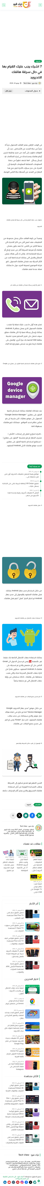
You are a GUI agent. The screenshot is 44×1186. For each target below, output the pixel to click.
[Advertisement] (22, 36)
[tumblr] (13, 1182)
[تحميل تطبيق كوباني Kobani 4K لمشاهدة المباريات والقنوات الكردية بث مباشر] (32, 1086)
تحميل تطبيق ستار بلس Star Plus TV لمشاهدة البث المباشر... (15, 915)
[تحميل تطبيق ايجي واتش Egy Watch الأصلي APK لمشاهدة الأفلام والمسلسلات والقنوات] (32, 1125)
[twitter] (30, 1182)
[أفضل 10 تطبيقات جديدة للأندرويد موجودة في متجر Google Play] (32, 1039)
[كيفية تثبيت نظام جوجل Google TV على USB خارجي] (36, 877)
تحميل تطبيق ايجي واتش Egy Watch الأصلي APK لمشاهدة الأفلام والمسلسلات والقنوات (15, 1127)
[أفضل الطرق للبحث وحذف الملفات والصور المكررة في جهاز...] (32, 1013)
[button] (32, 815)
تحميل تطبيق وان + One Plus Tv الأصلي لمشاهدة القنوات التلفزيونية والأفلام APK (14, 1101)
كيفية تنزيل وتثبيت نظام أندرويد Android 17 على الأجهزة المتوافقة (22, 864)
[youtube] (9, 1182)
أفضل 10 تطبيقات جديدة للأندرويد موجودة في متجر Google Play (14, 1041)
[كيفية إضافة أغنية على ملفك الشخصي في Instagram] (32, 1065)
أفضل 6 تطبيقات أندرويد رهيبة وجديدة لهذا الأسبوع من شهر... (23, 494)
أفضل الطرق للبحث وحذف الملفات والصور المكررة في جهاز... (14, 1015)
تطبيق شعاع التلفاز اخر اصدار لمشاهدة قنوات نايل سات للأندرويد (14, 1028)
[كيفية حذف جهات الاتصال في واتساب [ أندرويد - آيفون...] (32, 989)
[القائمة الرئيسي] (40, 5)
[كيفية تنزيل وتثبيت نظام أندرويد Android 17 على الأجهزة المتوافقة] (22, 853)
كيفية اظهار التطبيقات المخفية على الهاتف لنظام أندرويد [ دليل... (36, 864)
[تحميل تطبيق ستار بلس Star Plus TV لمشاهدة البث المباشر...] (32, 913)
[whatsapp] (34, 1182)
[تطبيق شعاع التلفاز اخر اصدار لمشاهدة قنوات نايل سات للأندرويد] (32, 1026)
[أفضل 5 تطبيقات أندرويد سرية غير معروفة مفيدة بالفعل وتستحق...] (32, 952)
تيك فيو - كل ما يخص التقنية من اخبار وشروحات (16, 1177)
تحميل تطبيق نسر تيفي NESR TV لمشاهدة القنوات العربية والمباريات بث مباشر (15, 1140)
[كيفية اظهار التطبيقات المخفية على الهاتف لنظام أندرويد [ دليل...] (36, 853)
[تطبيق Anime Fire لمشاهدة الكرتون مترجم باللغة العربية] (32, 1052)
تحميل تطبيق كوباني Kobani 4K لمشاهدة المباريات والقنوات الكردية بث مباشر (15, 1088)
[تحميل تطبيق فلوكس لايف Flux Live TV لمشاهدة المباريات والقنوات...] (32, 939)
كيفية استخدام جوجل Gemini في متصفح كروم (15, 1002)
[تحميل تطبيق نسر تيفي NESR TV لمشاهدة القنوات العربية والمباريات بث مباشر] (32, 1138)
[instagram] (22, 1182)
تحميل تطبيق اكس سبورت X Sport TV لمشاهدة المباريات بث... (14, 928)
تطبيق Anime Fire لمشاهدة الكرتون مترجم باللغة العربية (15, 1053)
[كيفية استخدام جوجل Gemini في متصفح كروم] (32, 1002)
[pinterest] (17, 1182)
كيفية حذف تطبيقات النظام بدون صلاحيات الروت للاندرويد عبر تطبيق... (8, 864)
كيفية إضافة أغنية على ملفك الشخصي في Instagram (16, 1066)
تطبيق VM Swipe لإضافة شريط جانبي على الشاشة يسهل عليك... (20, 485)
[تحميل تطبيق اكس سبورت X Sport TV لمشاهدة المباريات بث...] (32, 926)
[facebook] (26, 1182)
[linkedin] (5, 1182)
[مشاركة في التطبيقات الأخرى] (13, 815)
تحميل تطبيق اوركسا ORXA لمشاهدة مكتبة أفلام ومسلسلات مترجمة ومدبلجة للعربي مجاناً (14, 1114)
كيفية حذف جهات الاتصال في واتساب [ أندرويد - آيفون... (14, 990)
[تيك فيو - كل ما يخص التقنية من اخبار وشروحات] (22, 5)
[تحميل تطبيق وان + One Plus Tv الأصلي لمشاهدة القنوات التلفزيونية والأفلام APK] (32, 1099)
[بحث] (3, 5)
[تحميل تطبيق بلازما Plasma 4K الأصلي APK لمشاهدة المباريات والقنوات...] (32, 965)
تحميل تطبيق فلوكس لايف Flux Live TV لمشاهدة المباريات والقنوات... (14, 941)
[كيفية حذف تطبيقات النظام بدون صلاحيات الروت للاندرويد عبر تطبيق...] (8, 853)
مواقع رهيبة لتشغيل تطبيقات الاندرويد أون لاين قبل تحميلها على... (21, 475)
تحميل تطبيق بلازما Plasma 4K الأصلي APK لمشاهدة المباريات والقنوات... (15, 968)
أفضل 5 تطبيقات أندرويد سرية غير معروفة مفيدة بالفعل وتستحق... (15, 953)
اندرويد (38, 61)
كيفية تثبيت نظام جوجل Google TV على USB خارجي (36, 888)
